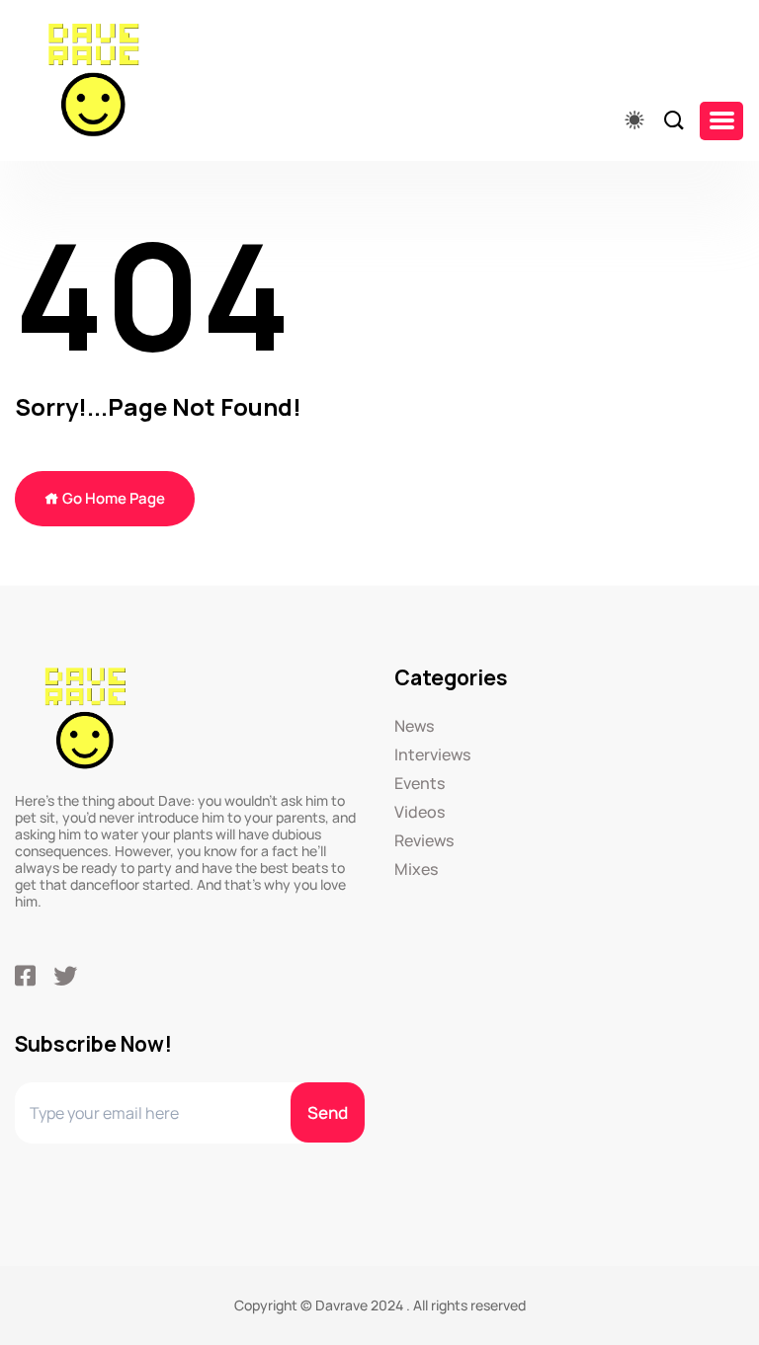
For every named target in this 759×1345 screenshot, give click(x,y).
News (414, 726)
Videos (419, 812)
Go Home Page (112, 498)
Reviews (424, 840)
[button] (721, 120)
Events (419, 783)
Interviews (432, 755)
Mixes (416, 869)
